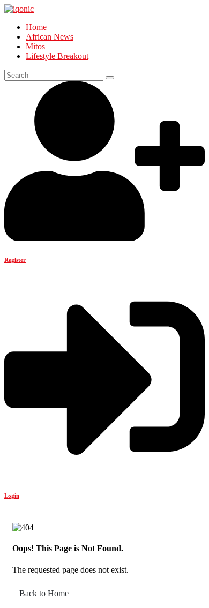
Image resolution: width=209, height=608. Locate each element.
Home (36, 27)
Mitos (35, 46)
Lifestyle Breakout (57, 56)
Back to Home (44, 593)
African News (49, 36)
